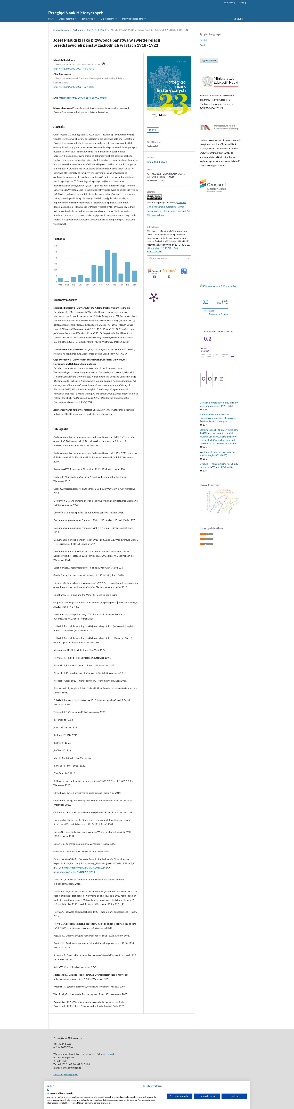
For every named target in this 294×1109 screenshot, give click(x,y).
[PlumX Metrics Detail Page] (154, 297)
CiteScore (222, 302)
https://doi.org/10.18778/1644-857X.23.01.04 (83, 97)
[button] (51, 1086)
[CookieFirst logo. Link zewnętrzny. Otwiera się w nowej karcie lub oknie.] (48, 1089)
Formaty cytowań (158, 258)
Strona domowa (61, 30)
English (203, 40)
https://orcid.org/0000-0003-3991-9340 (73, 68)
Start (50, 18)
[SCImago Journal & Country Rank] (219, 286)
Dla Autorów (108, 18)
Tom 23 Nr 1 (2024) (97, 30)
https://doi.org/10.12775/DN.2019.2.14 (84, 867)
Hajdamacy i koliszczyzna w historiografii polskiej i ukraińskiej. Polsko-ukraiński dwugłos (218, 418)
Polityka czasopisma (133, 18)
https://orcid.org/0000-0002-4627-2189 (73, 86)
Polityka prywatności (152, 1086)
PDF (154, 130)
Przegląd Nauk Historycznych (75, 12)
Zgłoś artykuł (209, 60)
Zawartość (87, 18)
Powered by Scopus (218, 314)
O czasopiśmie (66, 18)
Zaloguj (242, 2)
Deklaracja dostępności (65, 1074)
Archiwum (78, 30)
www (110, 1054)
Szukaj (239, 18)
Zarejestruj (229, 2)
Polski (203, 45)
